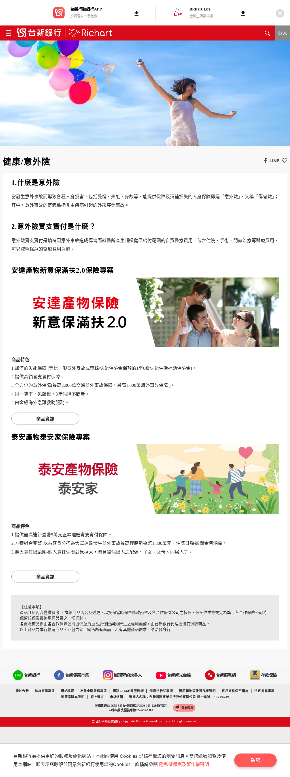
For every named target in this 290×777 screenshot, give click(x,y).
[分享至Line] (273, 160)
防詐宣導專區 (45, 691)
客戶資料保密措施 (235, 691)
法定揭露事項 (264, 691)
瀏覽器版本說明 (73, 697)
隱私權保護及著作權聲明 (184, 764)
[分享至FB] (264, 160)
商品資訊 (45, 419)
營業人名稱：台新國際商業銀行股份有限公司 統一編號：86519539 (179, 697)
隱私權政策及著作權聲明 (197, 691)
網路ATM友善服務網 (128, 691)
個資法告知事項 (161, 691)
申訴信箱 (116, 697)
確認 (255, 760)
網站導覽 (67, 691)
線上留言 (97, 697)
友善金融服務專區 (93, 691)
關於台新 (22, 691)
